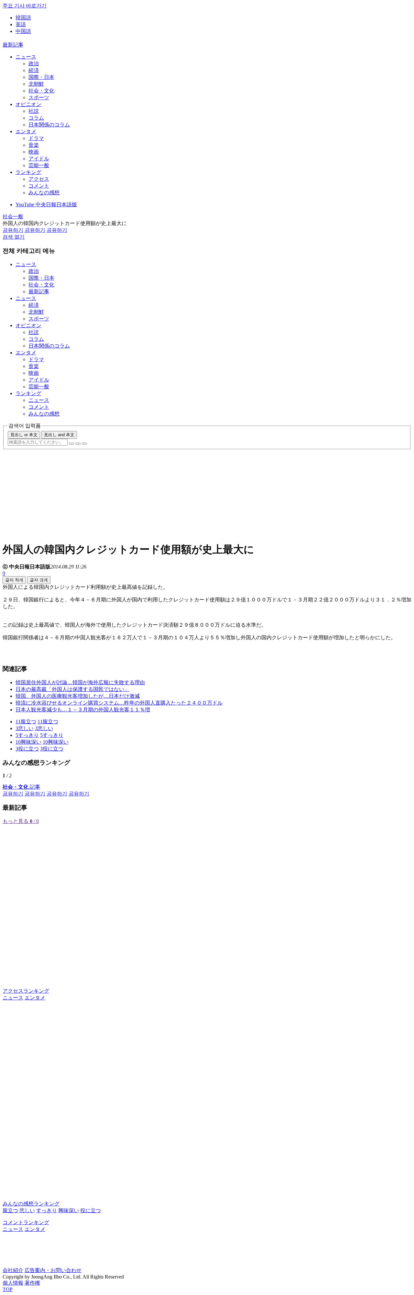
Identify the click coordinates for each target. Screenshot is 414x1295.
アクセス (38, 179)
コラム (36, 118)
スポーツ (38, 97)
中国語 (23, 31)
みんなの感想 (44, 192)
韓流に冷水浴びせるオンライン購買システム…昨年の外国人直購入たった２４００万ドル (119, 703)
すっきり (46, 1210)
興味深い (68, 1210)
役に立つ (90, 1210)
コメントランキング (26, 1222)
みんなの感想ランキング (31, 1203)
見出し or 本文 (24, 434)
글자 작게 (14, 579)
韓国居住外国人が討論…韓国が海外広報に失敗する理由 (80, 682)
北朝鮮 (36, 84)
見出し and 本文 (59, 434)
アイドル (38, 158)
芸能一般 (38, 165)
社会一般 (13, 216)
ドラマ (36, 138)
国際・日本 (41, 77)
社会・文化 (41, 90)
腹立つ (10, 1210)
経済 (33, 70)
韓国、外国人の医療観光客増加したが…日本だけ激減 (78, 696)
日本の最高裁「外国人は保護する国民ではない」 (72, 689)
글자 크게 (39, 579)
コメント (38, 186)
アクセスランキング (26, 991)
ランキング (28, 172)
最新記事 (13, 45)
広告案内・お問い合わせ (53, 1270)
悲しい (27, 1210)
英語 (21, 24)
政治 (33, 63)
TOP (8, 1289)
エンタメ (26, 131)
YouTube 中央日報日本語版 (46, 204)
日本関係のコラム (49, 124)
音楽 (33, 145)
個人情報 (13, 1283)
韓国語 (23, 17)
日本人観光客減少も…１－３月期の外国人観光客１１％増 (83, 709)
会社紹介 (13, 1270)
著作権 (32, 1283)
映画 (33, 152)
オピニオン (28, 104)
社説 (33, 111)
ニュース (26, 56)
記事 (21, 787)
